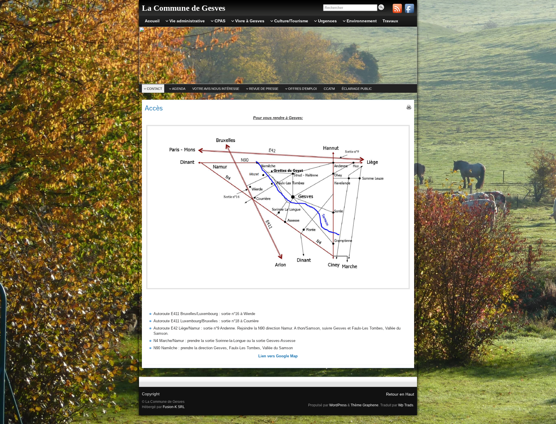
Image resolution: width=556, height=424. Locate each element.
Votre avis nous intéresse (215, 88)
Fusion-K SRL (174, 407)
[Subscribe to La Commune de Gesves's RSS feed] (397, 8)
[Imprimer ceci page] (409, 107)
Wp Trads (405, 405)
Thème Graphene (364, 405)
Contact (154, 88)
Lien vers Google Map (278, 356)
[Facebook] (409, 8)
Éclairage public (357, 88)
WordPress (338, 405)
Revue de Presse (263, 88)
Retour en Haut (400, 394)
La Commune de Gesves (183, 7)
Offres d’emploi (302, 88)
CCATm (329, 88)
